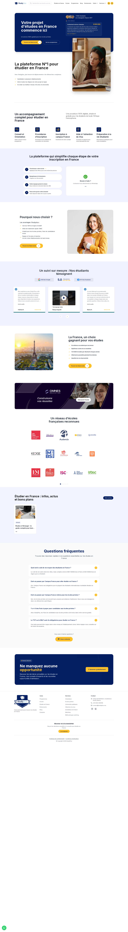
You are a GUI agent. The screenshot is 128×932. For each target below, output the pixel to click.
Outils (94, 3)
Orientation (68, 699)
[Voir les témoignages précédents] (60, 316)
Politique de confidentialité (56, 738)
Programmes (74, 3)
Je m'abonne (64, 731)
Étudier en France (59, 3)
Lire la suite (21, 304)
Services (101, 3)
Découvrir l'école (83, 400)
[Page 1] (60, 484)
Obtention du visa (70, 707)
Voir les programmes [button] (51, 42)
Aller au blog (108, 498)
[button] (64, 299)
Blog (81, 3)
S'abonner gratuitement (97, 669)
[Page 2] (62, 484)
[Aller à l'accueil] (20, 3)
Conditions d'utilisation (72, 738)
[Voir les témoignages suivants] (67, 316)
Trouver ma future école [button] (30, 42)
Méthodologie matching (72, 715)
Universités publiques (71, 704)
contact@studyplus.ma (99, 705)
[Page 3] (63, 484)
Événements (87, 3)
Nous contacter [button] (65, 639)
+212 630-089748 (98, 703)
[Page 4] (65, 484)
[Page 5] (67, 484)
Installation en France (71, 709)
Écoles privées (69, 701)
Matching (67, 712)
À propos (42, 712)
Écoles (68, 3)
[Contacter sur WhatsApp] (109, 3)
